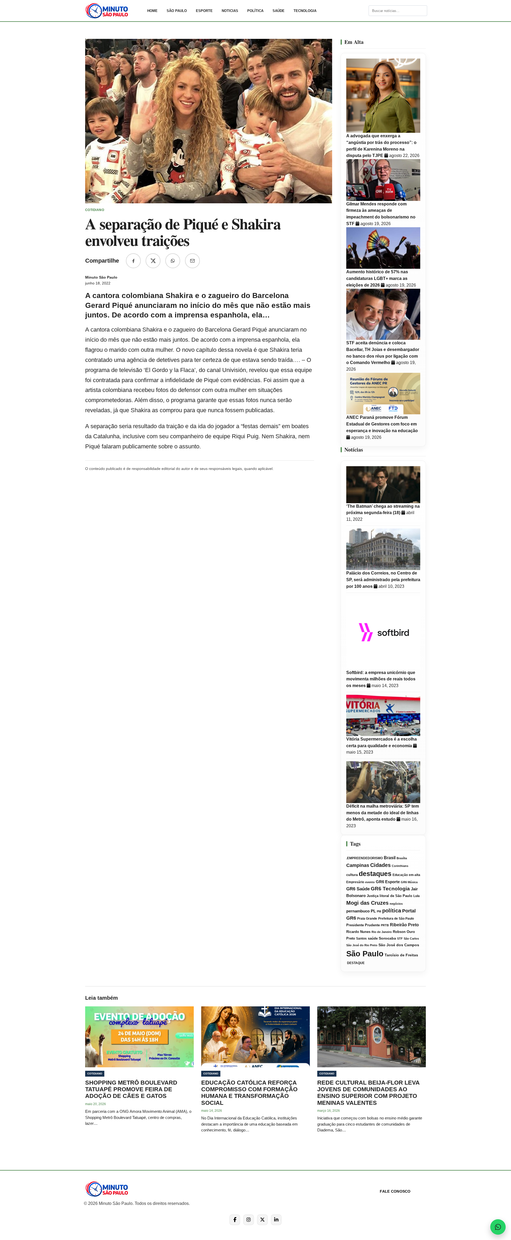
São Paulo (177, 11)
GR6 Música (409, 882)
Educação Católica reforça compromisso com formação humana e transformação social (249, 1092)
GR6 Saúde (358, 888)
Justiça (372, 896)
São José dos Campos (398, 945)
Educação (400, 875)
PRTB (385, 925)
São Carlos (411, 938)
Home (152, 11)
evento (370, 882)
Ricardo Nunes (358, 932)
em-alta (414, 875)
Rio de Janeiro (382, 931)
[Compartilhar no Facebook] (133, 260)
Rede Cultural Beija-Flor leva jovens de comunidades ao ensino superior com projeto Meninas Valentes (368, 1092)
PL (373, 911)
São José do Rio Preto (361, 945)
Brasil (389, 857)
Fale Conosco (395, 1191)
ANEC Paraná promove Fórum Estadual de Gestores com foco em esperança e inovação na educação (382, 424)
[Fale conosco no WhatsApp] (498, 1227)
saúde (373, 938)
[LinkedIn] (276, 1219)
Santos (361, 938)
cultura (352, 875)
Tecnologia (305, 11)
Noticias (230, 11)
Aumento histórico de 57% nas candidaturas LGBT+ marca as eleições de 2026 (377, 278)
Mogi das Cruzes (367, 903)
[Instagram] (248, 1219)
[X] (262, 1219)
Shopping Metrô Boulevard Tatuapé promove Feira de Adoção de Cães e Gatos (131, 1089)
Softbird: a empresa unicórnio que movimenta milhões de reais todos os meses (380, 679)
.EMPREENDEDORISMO (364, 858)
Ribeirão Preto (404, 925)
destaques (375, 873)
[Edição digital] (364, 10)
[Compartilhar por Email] (192, 260)
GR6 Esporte (388, 882)
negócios (396, 903)
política (391, 911)
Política (255, 11)
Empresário (355, 882)
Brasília (402, 858)
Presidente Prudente (363, 925)
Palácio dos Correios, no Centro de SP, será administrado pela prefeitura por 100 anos (383, 580)
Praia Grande (367, 918)
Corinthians (400, 865)
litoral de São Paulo (396, 896)
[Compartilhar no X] (153, 260)
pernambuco (358, 911)
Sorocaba (387, 938)
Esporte (204, 11)
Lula (416, 896)
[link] (113, 10)
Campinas (357, 865)
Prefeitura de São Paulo (396, 918)
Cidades (380, 865)
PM (379, 911)
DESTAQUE (355, 963)
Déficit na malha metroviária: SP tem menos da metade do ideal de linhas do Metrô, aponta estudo (382, 813)
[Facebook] (234, 1219)
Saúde (279, 11)
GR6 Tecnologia (390, 888)
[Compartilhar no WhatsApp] (172, 260)
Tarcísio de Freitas (401, 955)
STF (400, 938)
